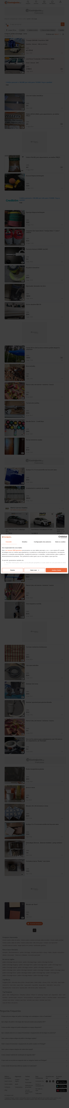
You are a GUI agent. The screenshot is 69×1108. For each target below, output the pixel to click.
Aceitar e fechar (56, 570)
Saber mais (33, 570)
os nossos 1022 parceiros (14, 550)
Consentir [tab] (9, 541)
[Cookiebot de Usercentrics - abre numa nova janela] (59, 537)
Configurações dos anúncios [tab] (42, 541)
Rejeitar (12, 570)
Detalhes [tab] (24, 541)
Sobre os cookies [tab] (60, 541)
